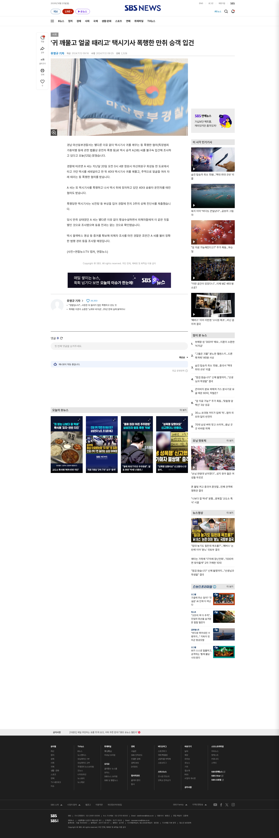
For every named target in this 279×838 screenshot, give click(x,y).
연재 (133, 746)
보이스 (107, 772)
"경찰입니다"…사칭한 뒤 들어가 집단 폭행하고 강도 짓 (93, 305)
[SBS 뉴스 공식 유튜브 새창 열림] (215, 805)
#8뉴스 (218, 11)
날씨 (186, 751)
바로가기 (188, 746)
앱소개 (187, 770)
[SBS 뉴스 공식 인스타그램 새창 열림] (233, 805)
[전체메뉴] (52, 21)
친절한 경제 (135, 759)
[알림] (233, 11)
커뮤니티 (214, 759)
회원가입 (222, 3)
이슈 (52, 786)
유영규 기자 (73, 300)
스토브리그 (162, 763)
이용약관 (99, 805)
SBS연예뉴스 (217, 771)
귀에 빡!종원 (163, 755)
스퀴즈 (214, 763)
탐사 (133, 784)
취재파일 (138, 21)
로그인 (210, 3)
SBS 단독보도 (136, 755)
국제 (95, 21)
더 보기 (182, 409)
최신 (52, 751)
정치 (70, 21)
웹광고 (88, 805)
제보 (186, 755)
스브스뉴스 (162, 771)
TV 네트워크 (56, 782)
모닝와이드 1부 (83, 759)
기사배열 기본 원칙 (169, 823)
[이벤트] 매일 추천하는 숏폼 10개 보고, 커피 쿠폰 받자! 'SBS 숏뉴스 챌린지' (103, 732)
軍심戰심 (108, 751)
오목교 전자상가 (164, 780)
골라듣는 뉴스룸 (110, 768)
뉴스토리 (81, 778)
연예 (128, 21)
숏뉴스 (187, 763)
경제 (79, 21)
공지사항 (188, 787)
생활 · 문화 (55, 770)
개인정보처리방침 (115, 805)
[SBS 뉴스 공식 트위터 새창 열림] (227, 805)
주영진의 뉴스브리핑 (86, 767)
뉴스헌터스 (82, 755)
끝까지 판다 (135, 780)
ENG (201, 3)
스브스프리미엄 (217, 746)
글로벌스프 (195, 630)
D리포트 (134, 767)
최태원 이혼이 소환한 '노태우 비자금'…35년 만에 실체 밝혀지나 (97, 309)
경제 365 (135, 763)
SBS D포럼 (216, 779)
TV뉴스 (151, 21)
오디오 (107, 763)
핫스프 (193, 612)
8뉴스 (61, 21)
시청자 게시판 (190, 778)
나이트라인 (82, 774)
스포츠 (118, 21)
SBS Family (180, 805)
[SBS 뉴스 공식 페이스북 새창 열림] (221, 805)
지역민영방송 (199, 805)
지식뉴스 (214, 751)
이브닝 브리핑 (109, 755)
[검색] (226, 11)
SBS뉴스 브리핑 (110, 776)
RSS (186, 774)
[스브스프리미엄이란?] (215, 586)
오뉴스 (80, 770)
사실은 (133, 751)
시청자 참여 (74, 805)
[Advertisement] (119, 389)
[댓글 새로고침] (61, 338)
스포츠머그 (162, 751)
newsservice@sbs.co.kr (140, 820)
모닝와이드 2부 (84, 763)
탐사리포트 (135, 775)
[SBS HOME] (232, 3)
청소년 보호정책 (185, 823)
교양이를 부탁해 (164, 759)
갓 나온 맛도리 (163, 776)
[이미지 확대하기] (54, 132)
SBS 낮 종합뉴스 (111, 780)
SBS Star (216, 775)
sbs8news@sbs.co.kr (145, 816)
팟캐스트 (214, 755)
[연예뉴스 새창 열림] (213, 121)
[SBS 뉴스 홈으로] (143, 8)
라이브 (187, 759)
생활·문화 (106, 21)
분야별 (53, 746)
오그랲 (193, 594)
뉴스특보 (81, 782)
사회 (87, 21)
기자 (186, 767)
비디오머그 (162, 746)
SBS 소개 (56, 805)
